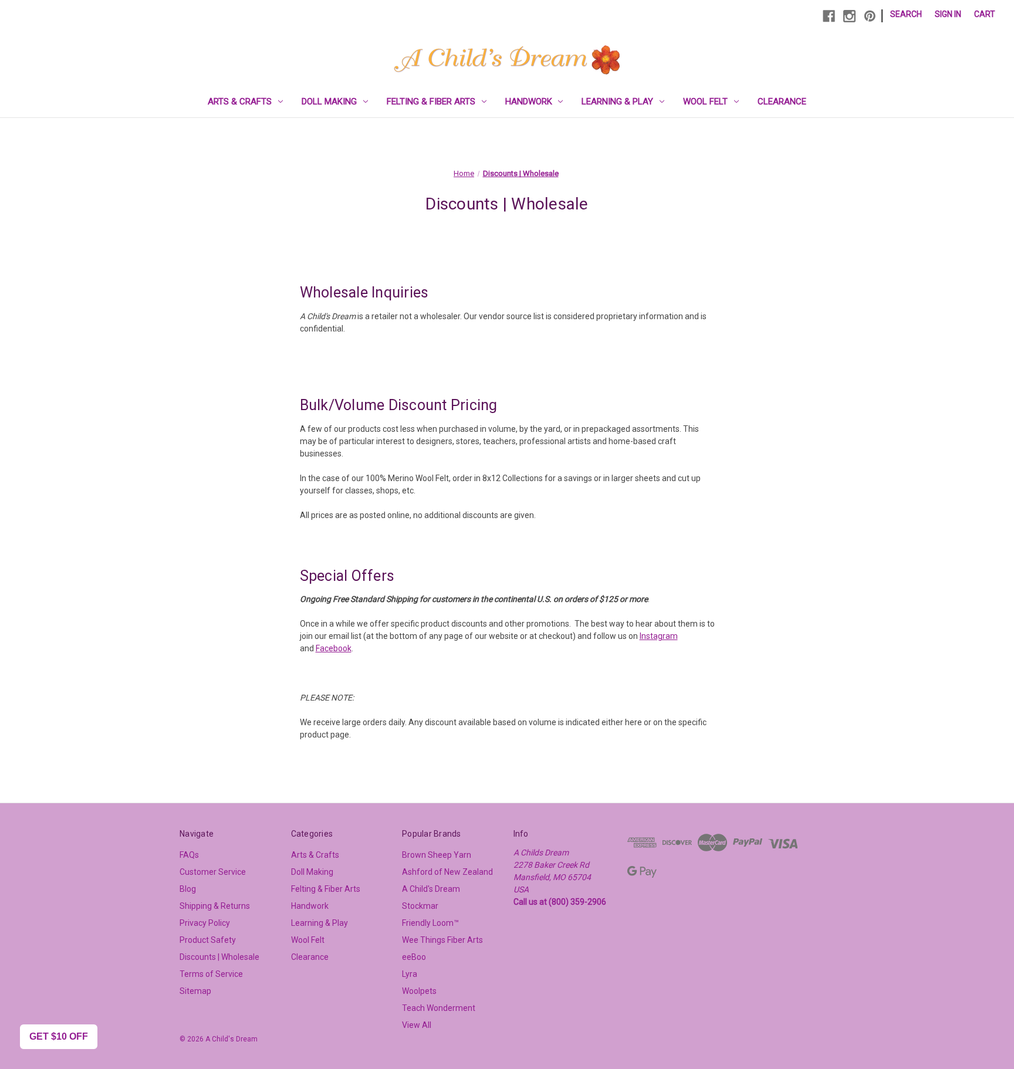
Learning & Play (617, 101)
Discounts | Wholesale (219, 957)
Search (906, 14)
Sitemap (195, 991)
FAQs (189, 855)
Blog (188, 889)
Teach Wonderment (438, 1008)
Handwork (528, 101)
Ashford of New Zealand (447, 872)
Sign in (948, 14)
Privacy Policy (205, 923)
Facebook (333, 648)
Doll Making (329, 101)
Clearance (782, 101)
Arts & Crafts (240, 101)
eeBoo (414, 957)
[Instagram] (849, 16)
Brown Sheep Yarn (436, 855)
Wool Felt (705, 101)
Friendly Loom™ (430, 923)
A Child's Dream (431, 889)
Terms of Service (211, 974)
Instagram (659, 636)
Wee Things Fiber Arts (442, 940)
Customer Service (213, 872)
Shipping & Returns (215, 906)
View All (416, 1025)
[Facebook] (829, 16)
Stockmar (420, 906)
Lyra (409, 974)
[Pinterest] (870, 16)
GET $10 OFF (58, 1036)
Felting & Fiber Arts (431, 101)
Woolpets (419, 991)
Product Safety (208, 940)
